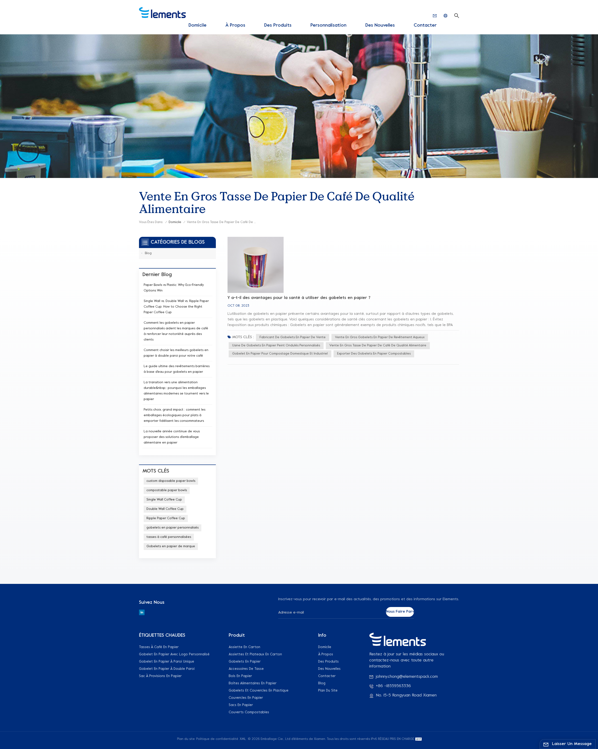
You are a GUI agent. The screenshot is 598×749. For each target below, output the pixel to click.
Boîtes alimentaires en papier (253, 683)
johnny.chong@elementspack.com (407, 677)
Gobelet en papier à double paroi (167, 669)
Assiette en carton (244, 647)
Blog (148, 253)
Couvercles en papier (246, 697)
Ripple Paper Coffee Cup (165, 518)
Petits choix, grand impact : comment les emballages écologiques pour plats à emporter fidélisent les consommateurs (174, 415)
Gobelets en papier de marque (170, 546)
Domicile (197, 25)
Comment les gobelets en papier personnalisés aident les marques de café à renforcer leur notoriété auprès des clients (176, 331)
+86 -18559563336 (393, 686)
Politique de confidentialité (217, 739)
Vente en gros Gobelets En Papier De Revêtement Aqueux (379, 337)
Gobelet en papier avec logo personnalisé (174, 654)
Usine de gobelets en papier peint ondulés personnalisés (276, 345)
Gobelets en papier (245, 661)
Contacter (425, 25)
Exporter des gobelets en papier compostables (374, 353)
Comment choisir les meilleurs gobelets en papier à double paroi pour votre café (176, 353)
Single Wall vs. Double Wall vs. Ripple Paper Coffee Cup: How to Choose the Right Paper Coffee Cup (176, 307)
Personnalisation (328, 25)
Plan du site (328, 690)
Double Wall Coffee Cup (165, 509)
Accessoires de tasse (246, 669)
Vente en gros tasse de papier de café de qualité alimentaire (377, 345)
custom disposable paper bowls (170, 481)
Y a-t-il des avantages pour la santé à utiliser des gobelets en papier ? (299, 298)
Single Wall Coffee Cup (164, 499)
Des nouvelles (380, 25)
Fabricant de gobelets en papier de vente (293, 337)
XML (243, 739)
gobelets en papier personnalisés (172, 527)
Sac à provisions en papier (160, 676)
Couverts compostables (249, 712)
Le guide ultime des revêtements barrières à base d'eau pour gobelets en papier (177, 369)
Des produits (278, 25)
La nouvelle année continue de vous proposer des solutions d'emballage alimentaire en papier (172, 437)
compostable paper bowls (166, 490)
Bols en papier (240, 676)
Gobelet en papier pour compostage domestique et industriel (280, 353)
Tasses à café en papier (159, 647)
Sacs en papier (241, 705)
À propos (235, 25)
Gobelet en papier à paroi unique (166, 661)
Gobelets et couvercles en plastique (258, 690)
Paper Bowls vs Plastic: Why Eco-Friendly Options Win (174, 288)
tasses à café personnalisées (168, 537)
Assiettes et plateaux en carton (255, 654)
